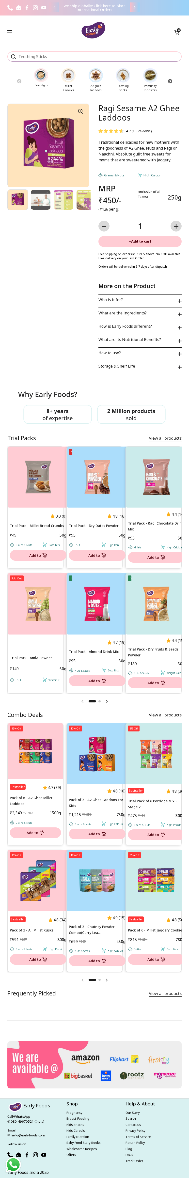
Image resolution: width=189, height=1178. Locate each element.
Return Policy (135, 1142)
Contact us (133, 1124)
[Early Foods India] (93, 30)
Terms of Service (138, 1136)
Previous (19, 81)
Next (170, 81)
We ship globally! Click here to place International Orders (94, 8)
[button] (177, 32)
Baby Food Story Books (83, 1142)
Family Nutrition (77, 1136)
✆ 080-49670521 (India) (25, 1121)
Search (131, 1118)
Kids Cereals (75, 1130)
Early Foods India (23, 1172)
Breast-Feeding (77, 1118)
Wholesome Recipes (81, 1149)
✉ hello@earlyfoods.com (26, 1135)
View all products (165, 438)
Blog (129, 1149)
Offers (71, 1154)
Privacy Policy (135, 1130)
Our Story (133, 1112)
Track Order (134, 1161)
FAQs (129, 1154)
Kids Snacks (75, 1124)
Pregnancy (74, 1112)
